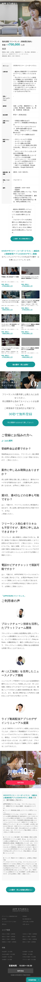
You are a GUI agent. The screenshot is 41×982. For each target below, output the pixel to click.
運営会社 (4, 924)
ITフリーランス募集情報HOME (9, 916)
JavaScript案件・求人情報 (8, 954)
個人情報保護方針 (27, 919)
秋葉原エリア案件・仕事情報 (9, 941)
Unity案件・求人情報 (7, 956)
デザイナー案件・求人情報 (29, 959)
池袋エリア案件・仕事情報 (8, 939)
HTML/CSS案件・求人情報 (29, 956)
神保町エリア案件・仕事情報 (30, 939)
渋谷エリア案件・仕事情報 (8, 934)
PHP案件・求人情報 (27, 954)
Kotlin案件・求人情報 (28, 951)
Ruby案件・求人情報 (7, 951)
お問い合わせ (26, 924)
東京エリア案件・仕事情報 (29, 936)
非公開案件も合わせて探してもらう (20, 422)
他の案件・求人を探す (20, 364)
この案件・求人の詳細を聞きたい (22, 239)
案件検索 (4, 919)
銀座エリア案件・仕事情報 (29, 941)
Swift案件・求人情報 (7, 959)
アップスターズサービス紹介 (9, 921)
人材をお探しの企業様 (28, 921)
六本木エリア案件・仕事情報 (30, 934)
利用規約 (25, 916)
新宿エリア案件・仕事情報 (8, 936)
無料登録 (20, 782)
